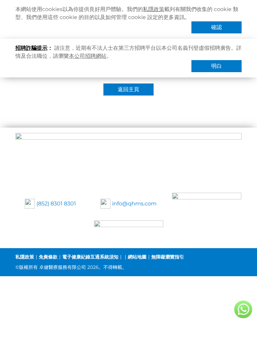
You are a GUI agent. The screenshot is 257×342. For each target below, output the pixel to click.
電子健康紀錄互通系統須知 (90, 257)
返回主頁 (128, 89)
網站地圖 (137, 257)
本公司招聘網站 (87, 56)
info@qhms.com (134, 203)
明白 (216, 66)
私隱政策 (153, 9)
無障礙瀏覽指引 (167, 257)
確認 (216, 27)
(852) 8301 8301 (56, 203)
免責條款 (48, 257)
